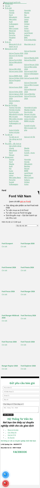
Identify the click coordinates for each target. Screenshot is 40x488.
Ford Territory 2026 (28, 315)
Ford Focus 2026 (8, 291)
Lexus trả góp (29, 119)
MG (10, 40)
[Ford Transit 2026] (29, 332)
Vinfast (27, 24)
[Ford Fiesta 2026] (29, 258)
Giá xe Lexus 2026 (16, 71)
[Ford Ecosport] (10, 234)
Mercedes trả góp (16, 119)
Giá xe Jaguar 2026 (16, 94)
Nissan (26, 17)
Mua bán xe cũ (29, 44)
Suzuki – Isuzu (29, 153)
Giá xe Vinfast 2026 (16, 78)
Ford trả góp (14, 112)
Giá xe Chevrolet (30, 83)
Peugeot (12, 37)
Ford (11, 15)
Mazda (26, 13)
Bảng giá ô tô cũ (15, 44)
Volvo (26, 28)
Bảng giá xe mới (11, 49)
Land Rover (28, 33)
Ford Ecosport (7, 243)
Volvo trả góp (14, 132)
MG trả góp (13, 116)
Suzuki (11, 26)
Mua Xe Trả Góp (11, 105)
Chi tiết (4, 246)
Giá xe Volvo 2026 (16, 92)
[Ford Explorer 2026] (29, 356)
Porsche (12, 35)
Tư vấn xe (8, 135)
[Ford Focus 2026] (10, 282)
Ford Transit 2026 (28, 342)
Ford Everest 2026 (9, 267)
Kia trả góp (28, 112)
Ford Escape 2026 (27, 243)
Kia (25, 15)
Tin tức (7, 6)
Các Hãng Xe (12, 432)
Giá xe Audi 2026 (30, 71)
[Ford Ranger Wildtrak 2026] (10, 306)
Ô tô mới (8, 8)
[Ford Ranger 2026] (29, 282)
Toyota (11, 10)
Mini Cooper (13, 28)
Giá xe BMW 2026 (15, 76)
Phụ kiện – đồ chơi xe (13, 144)
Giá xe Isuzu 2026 (15, 87)
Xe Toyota (11, 438)
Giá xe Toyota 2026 (16, 53)
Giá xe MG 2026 (15, 69)
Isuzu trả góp (14, 130)
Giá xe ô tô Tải (29, 137)
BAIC (26, 37)
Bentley (12, 33)
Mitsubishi (13, 17)
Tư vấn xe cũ (14, 137)
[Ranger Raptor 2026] (10, 356)
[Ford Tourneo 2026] (10, 332)
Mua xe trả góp (13, 430)
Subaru (27, 35)
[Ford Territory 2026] (29, 306)
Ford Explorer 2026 (28, 366)
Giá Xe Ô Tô (12, 435)
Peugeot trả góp (30, 116)
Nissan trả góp (29, 114)
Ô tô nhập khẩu (30, 40)
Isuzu (26, 26)
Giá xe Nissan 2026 (31, 64)
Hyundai (27, 10)
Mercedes (13, 19)
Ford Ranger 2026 (28, 291)
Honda (11, 13)
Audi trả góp (14, 121)
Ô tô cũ (7, 42)
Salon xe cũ (13, 46)
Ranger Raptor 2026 (10, 366)
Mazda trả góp (29, 110)
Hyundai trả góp (30, 107)
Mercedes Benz (15, 177)
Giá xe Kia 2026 (30, 60)
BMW (26, 22)
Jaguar (11, 173)
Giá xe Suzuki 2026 (31, 78)
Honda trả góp (14, 110)
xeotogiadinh (15, 2)
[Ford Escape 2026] (29, 234)
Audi (11, 22)
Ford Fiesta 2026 (27, 267)
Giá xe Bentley (29, 94)
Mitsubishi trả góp (16, 114)
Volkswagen (13, 24)
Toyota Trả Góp (15, 107)
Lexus (26, 19)
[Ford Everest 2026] (10, 258)
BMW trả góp (29, 121)
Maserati (12, 31)
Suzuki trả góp (29, 125)
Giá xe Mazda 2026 (31, 58)
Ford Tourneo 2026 (9, 342)
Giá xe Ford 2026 (15, 60)
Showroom (9, 157)
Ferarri (26, 31)
